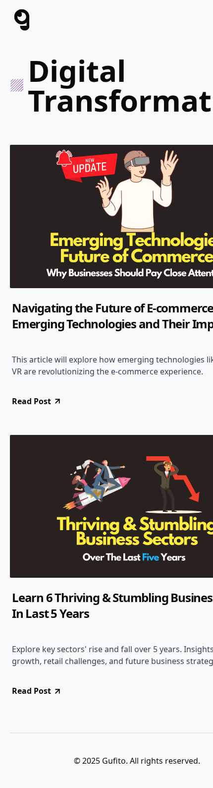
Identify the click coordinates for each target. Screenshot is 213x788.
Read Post (31, 401)
